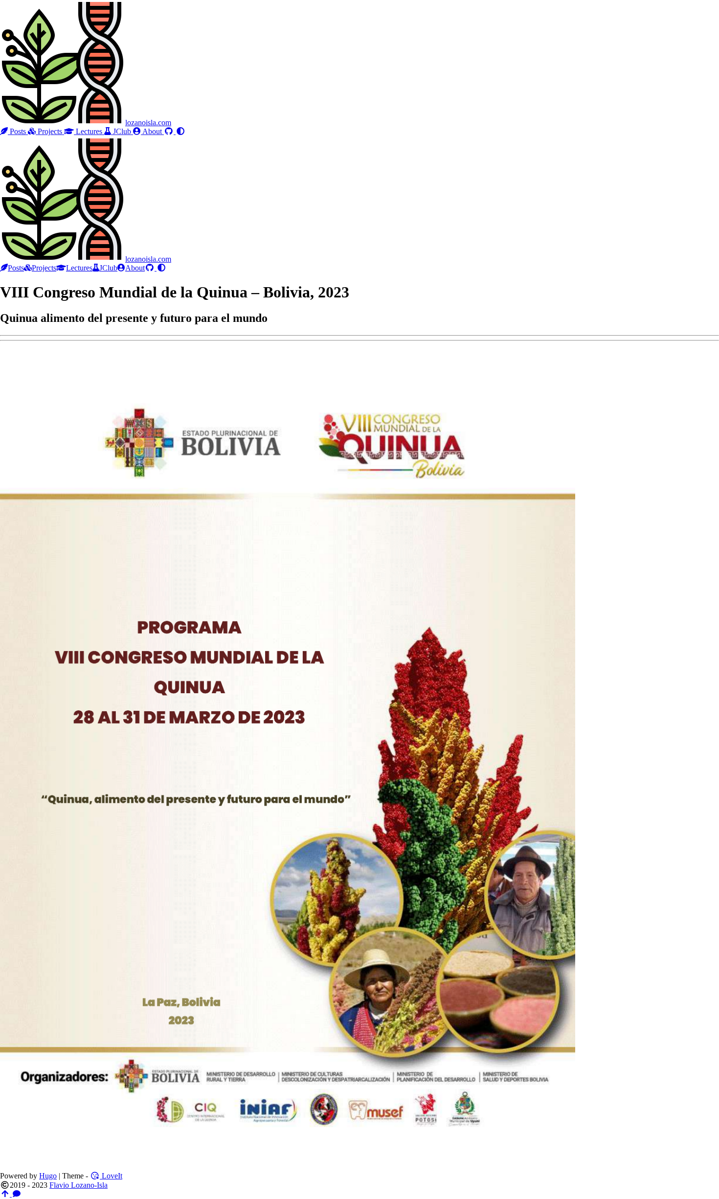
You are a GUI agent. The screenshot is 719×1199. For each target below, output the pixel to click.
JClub (122, 131)
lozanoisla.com (148, 122)
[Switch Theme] (180, 131)
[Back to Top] (6, 1194)
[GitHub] (170, 131)
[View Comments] (17, 1194)
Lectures (89, 131)
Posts (18, 131)
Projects (50, 131)
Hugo (48, 1176)
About (152, 131)
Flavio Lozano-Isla (78, 1185)
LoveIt (111, 1176)
